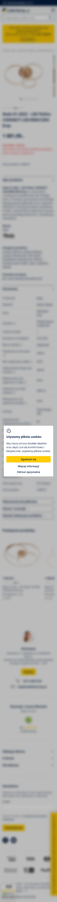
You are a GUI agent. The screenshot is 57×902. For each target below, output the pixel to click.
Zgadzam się (28, 459)
